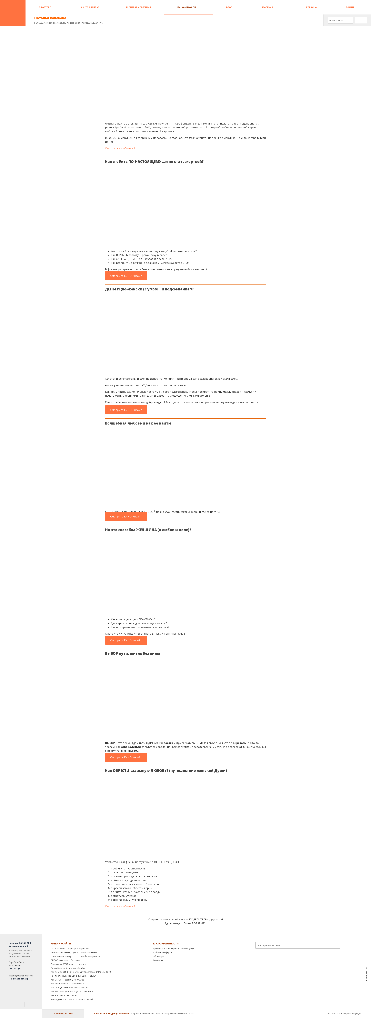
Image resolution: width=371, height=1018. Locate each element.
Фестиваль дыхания (138, 7)
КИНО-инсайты (186, 7)
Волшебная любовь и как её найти (68, 968)
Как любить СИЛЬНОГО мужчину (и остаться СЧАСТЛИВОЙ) (81, 972)
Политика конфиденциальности (111, 1013)
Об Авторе (158, 956)
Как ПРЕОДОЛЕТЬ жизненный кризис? (69, 987)
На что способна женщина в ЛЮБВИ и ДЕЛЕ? (73, 975)
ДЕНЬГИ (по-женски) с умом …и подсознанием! (74, 952)
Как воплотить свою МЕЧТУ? (65, 995)
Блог (229, 7)
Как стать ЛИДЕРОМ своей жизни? (68, 983)
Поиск (361, 20)
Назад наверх (366, 971)
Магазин (267, 7)
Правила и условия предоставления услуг (173, 948)
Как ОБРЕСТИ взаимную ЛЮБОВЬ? (68, 979)
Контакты (158, 960)
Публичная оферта (162, 952)
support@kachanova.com (21, 975)
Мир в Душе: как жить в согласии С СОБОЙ (72, 999)
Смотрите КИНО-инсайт (121, 148)
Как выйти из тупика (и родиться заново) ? (72, 991)
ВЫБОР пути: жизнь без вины (65, 960)
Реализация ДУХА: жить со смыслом (69, 964)
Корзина (311, 7)
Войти (349, 7)
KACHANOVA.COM (63, 1013)
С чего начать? (90, 7)
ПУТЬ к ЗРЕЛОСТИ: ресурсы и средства (70, 948)
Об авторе (45, 7)
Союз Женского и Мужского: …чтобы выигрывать (75, 956)
